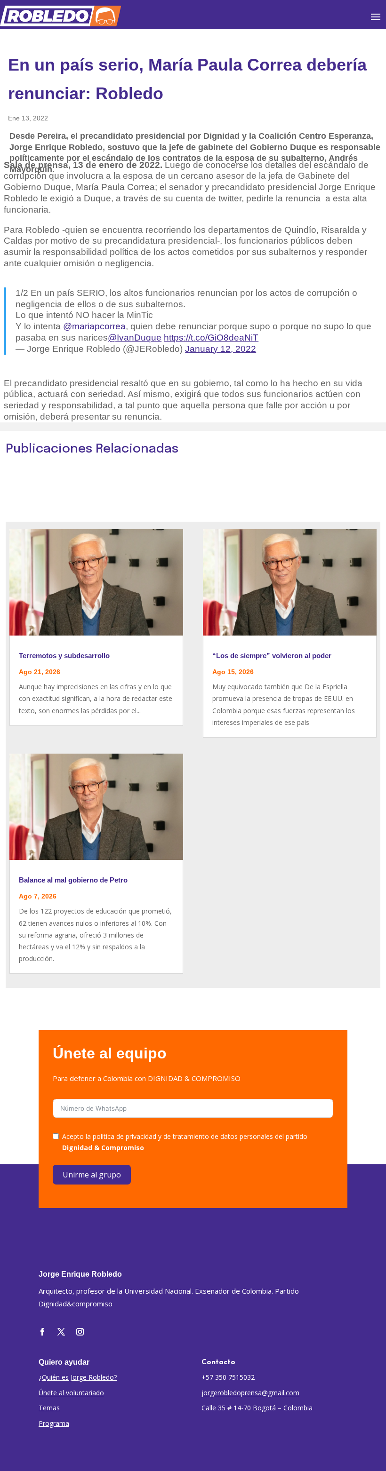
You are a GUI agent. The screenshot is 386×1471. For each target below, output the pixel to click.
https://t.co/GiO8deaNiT (211, 337)
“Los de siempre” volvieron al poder (271, 656)
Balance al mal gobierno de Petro (73, 880)
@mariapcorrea (94, 326)
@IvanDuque (134, 337)
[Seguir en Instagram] (80, 1331)
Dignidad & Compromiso (103, 1147)
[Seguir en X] (61, 1331)
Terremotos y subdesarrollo (64, 656)
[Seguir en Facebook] (42, 1331)
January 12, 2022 (220, 349)
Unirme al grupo (92, 1174)
